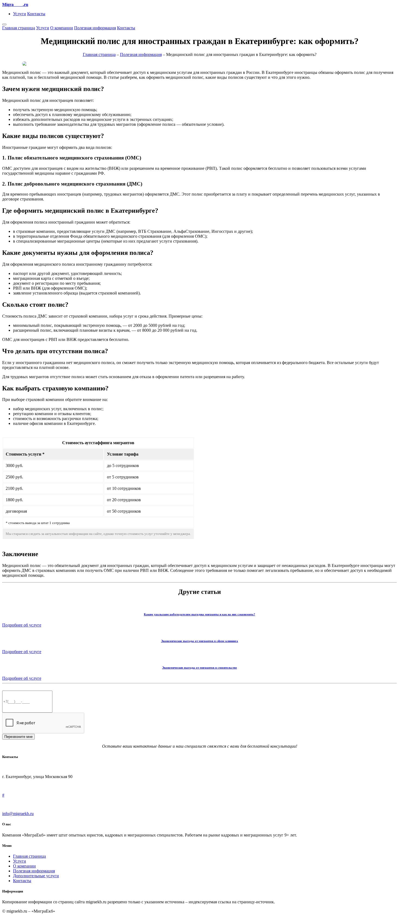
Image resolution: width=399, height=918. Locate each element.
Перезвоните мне (18, 737)
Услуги (19, 13)
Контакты (36, 13)
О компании (61, 28)
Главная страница (18, 28)
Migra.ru (15, 4)
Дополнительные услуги (36, 875)
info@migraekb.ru (18, 813)
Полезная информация (95, 28)
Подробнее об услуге (21, 625)
